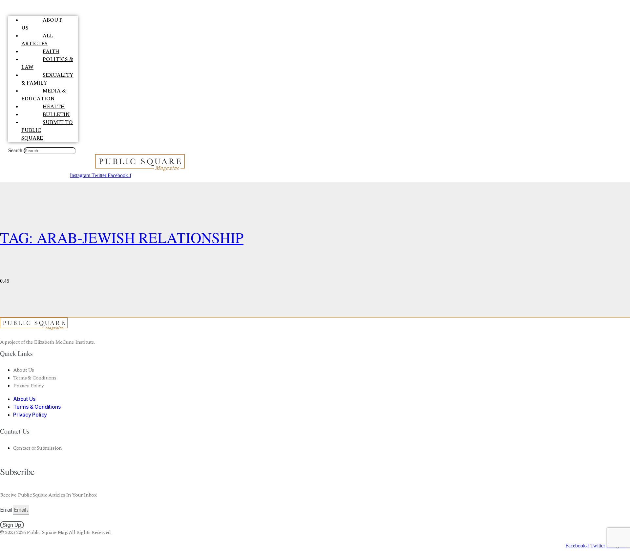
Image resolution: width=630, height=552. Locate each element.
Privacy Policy (28, 386)
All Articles (37, 40)
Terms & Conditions (34, 378)
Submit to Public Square (47, 130)
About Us (41, 24)
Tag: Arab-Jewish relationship (121, 237)
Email (6, 509)
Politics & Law (47, 63)
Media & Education (43, 95)
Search (15, 150)
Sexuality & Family (47, 79)
